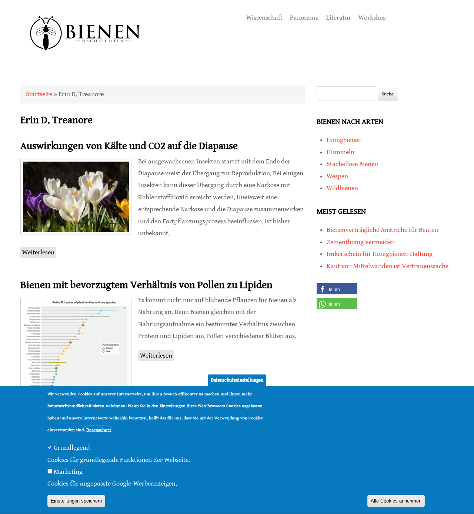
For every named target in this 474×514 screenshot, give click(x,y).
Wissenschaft (264, 17)
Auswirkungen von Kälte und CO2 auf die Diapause (129, 146)
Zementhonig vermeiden (361, 242)
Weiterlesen (39, 252)
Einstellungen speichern (76, 501)
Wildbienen (342, 188)
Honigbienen (344, 140)
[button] (337, 288)
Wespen (337, 176)
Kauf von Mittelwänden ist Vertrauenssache (387, 266)
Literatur (338, 17)
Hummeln (340, 152)
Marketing (68, 472)
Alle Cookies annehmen (396, 501)
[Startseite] (85, 59)
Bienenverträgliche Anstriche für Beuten (382, 230)
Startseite (39, 94)
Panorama (304, 17)
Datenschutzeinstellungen (237, 380)
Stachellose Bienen (352, 164)
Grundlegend (72, 448)
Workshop (372, 17)
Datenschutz (98, 430)
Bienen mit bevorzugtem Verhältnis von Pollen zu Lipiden (146, 285)
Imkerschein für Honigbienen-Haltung (380, 254)
